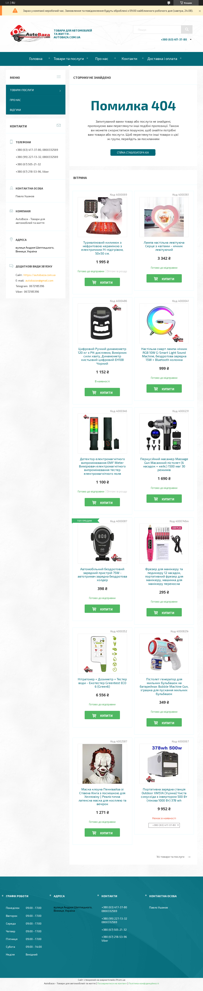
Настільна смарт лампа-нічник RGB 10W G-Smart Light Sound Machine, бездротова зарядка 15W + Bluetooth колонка (164, 354)
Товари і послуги (22, 90)
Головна (35, 58)
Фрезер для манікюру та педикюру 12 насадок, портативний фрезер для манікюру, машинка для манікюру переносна (164, 576)
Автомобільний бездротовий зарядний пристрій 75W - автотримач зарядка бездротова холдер (102, 574)
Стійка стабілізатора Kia (133, 152)
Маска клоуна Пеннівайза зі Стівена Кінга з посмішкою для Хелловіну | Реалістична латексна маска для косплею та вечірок (102, 796)
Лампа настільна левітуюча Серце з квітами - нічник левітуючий (164, 246)
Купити (106, 282)
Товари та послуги (69, 58)
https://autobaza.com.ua (40, 275)
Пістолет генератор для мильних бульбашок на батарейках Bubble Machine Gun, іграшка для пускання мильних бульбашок (164, 686)
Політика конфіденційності (144, 983)
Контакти (129, 58)
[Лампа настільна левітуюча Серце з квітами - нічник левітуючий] (164, 217)
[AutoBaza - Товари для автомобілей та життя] (30, 40)
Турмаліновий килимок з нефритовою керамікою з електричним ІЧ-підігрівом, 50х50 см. (102, 248)
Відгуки (15, 109)
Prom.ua (120, 979)
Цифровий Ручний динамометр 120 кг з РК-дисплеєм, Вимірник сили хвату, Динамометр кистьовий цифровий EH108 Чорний (102, 356)
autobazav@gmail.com (39, 280)
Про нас (101, 58)
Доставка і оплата (162, 58)
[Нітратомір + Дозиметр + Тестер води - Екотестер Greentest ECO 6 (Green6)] (102, 654)
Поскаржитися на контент (112, 983)
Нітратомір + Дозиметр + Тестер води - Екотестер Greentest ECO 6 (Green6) (102, 682)
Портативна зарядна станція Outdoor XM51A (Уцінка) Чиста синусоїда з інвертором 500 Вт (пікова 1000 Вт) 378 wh (164, 794)
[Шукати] (186, 29)
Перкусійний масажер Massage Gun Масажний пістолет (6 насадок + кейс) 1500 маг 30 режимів (164, 464)
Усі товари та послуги (170, 856)
